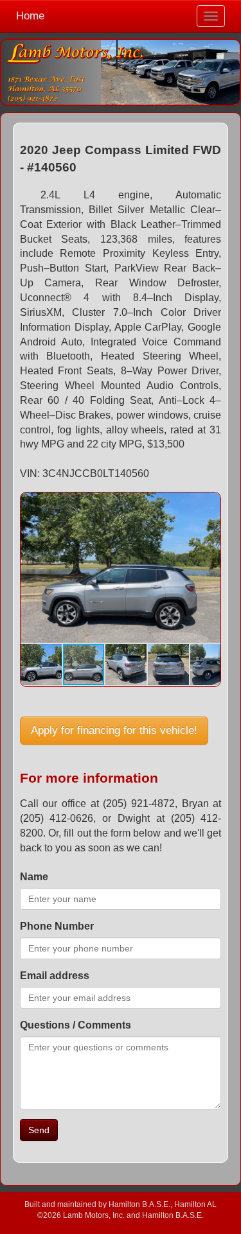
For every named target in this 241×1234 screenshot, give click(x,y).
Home (30, 16)
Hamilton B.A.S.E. (139, 1204)
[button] (209, 504)
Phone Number (57, 926)
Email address (54, 975)
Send (38, 1130)
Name (34, 876)
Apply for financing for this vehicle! (114, 730)
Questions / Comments (75, 1025)
